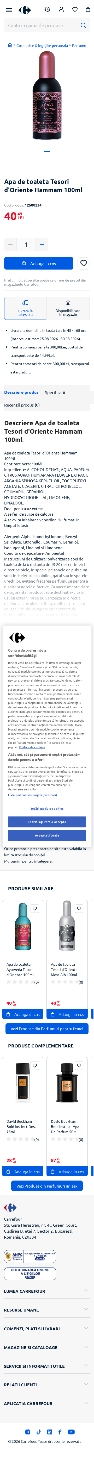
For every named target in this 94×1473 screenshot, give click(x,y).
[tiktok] (39, 1433)
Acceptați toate (47, 835)
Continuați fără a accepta (47, 822)
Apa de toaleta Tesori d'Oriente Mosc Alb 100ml (64, 969)
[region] (47, 736)
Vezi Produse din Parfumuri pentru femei (47, 1028)
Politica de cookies (32, 747)
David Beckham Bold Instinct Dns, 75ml (21, 1126)
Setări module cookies (47, 808)
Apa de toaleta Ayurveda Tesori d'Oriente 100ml (20, 969)
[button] (88, 10)
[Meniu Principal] (9, 10)
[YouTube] (71, 1433)
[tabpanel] (47, 95)
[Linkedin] (49, 1433)
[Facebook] (59, 1433)
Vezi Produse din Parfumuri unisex (47, 1185)
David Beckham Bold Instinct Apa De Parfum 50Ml (65, 1126)
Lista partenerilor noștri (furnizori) (32, 795)
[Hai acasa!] (10, 45)
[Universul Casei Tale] (25, 10)
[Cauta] (83, 25)
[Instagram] (27, 1433)
